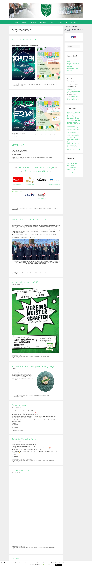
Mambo (71, 134)
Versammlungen (71, 173)
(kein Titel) (70, 70)
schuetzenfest (73, 135)
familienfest (36, 208)
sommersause (73, 145)
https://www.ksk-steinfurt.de (17, 184)
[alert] (74, 30)
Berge (19, 84)
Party (77, 134)
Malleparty (69, 132)
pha (68, 91)
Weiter (17, 558)
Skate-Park (69, 145)
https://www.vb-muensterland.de (54, 184)
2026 (14, 84)
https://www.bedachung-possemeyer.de (42, 199)
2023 (14, 356)
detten (29, 84)
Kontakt (66, 22)
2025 (14, 134)
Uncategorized (29, 459)
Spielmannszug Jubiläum (36, 171)
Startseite (17, 22)
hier (34, 237)
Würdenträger (43, 22)
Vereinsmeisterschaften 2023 (25, 282)
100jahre (71, 112)
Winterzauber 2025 (72, 68)
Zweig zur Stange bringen (24, 439)
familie (78, 123)
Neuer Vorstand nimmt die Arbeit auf (29, 219)
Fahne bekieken (19, 405)
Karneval (70, 129)
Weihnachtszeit (69, 149)
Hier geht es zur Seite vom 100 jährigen (36, 167)
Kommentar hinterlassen (18, 85)
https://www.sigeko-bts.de (30, 198)
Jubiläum (24, 22)
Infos (52, 22)
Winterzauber (76, 149)
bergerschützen (24, 84)
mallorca (72, 132)
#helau (68, 112)
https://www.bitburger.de (30, 184)
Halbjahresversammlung (71, 126)
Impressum (73, 22)
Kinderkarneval (70, 131)
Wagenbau (78, 148)
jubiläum (40, 208)
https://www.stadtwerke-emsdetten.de (42, 184)
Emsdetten (33, 84)
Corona (72, 120)
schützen (77, 135)
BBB (16, 84)
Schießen (68, 135)
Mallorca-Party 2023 (21, 470)
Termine (60, 22)
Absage (71, 113)
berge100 (75, 116)
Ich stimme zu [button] (58, 564)
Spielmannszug (16, 207)
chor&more (69, 120)
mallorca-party (37, 428)
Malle (76, 131)
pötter (79, 134)
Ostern (74, 134)
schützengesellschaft (46, 84)
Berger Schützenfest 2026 (24, 39)
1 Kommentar (15, 136)
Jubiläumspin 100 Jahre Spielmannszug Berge (33, 366)
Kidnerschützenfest (47, 208)
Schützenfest (15, 83)
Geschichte (33, 22)
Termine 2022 (75, 146)
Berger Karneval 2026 (73, 63)
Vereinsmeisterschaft (71, 148)
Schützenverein (22, 83)
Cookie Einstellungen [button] (48, 564)
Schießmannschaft (17, 355)
